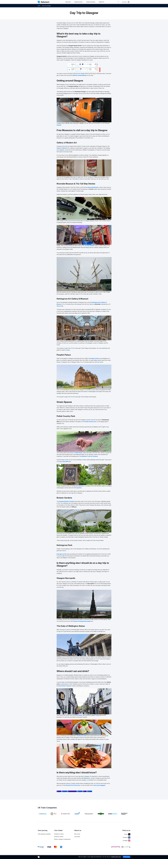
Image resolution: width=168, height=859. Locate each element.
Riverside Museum (93, 187)
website (59, 125)
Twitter (126, 834)
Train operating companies (44, 834)
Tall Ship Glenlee (89, 245)
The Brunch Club (81, 735)
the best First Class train (73, 785)
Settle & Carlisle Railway (79, 75)
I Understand (126, 856)
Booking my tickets (59, 834)
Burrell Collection (79, 486)
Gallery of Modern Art (63, 148)
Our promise (77, 836)
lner (85, 791)
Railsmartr (87, 778)
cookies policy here (116, 856)
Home (39, 5)
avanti (59, 791)
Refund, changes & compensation (62, 839)
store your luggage (99, 785)
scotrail (90, 791)
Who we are (77, 834)
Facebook (125, 837)
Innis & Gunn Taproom (65, 686)
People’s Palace (94, 358)
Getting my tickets (58, 836)
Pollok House (78, 452)
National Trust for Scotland (90, 456)
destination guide (72, 791)
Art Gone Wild (64, 461)
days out (65, 791)
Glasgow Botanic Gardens (66, 501)
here (76, 179)
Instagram (125, 840)
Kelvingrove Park (62, 554)
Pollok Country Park (90, 421)
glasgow (80, 791)
